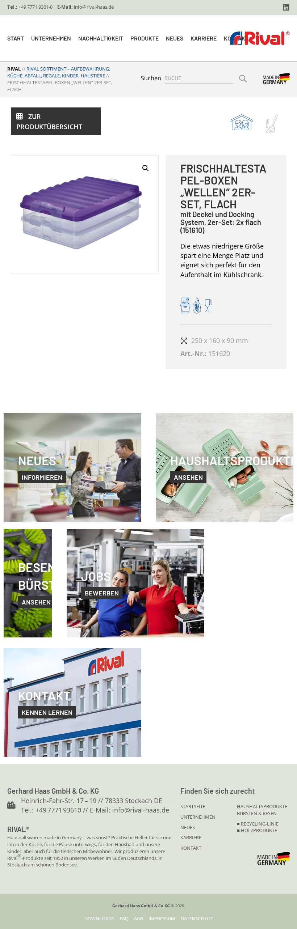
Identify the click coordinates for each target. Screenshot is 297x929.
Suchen (151, 78)
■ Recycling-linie (258, 823)
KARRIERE (190, 837)
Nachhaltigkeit (100, 38)
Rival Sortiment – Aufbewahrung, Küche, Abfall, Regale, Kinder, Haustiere (58, 72)
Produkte (144, 38)
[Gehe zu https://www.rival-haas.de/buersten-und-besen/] (271, 124)
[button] (286, 7)
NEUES (187, 827)
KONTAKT (190, 848)
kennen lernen (47, 712)
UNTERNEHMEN (198, 817)
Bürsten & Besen (257, 813)
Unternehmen (51, 38)
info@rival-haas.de (94, 7)
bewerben (102, 593)
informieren (42, 477)
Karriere (204, 38)
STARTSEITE (192, 806)
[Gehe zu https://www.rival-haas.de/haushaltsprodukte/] (241, 122)
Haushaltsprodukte (262, 806)
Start (15, 38)
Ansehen (36, 602)
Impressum (161, 918)
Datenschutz (197, 918)
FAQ (124, 918)
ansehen (188, 477)
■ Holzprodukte (257, 830)
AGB (138, 918)
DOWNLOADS (99, 918)
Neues (174, 38)
